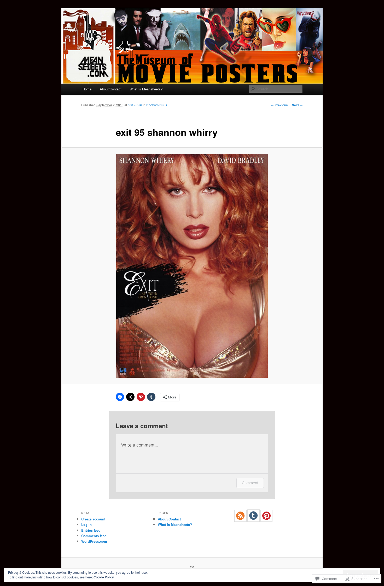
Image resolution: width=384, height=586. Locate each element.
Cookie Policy (104, 577)
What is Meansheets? (146, 88)
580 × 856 (135, 105)
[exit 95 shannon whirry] (192, 266)
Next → (297, 105)
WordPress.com (94, 541)
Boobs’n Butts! (157, 105)
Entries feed (91, 530)
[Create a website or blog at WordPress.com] (192, 567)
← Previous (279, 105)
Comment (250, 482)
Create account (93, 519)
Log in (86, 524)
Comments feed (94, 535)
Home (87, 88)
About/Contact (110, 88)
